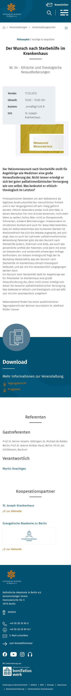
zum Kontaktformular (21, 643)
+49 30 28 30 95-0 (19, 623)
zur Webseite (14, 511)
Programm (14, 389)
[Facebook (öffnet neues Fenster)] (5, 654)
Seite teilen (66, 27)
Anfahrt (12, 612)
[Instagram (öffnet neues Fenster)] (22, 654)
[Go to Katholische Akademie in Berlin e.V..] (4, 27)
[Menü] (64, 12)
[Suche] (49, 13)
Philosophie (23, 39)
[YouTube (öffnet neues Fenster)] (13, 654)
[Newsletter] (57, 5)
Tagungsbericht (17, 383)
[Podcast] (30, 654)
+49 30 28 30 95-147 (20, 629)
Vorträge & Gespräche (43, 39)
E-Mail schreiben (18, 635)
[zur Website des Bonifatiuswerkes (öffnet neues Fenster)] (35, 672)
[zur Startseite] (13, 10)
